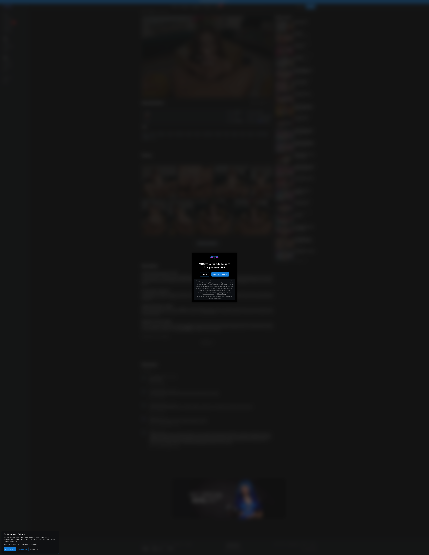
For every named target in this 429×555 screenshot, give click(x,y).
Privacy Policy (221, 294)
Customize (34, 549)
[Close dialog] (233, 256)
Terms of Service (208, 294)
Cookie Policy (16, 544)
